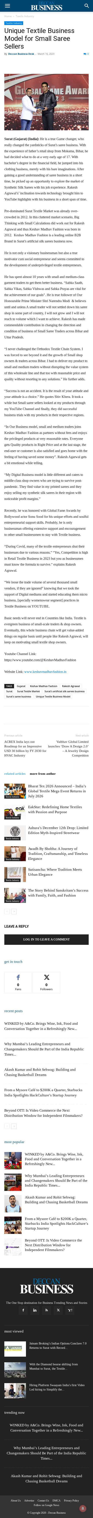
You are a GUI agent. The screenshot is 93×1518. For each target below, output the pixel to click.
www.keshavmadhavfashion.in (45, 672)
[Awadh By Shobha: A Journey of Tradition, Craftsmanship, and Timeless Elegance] (15, 853)
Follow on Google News (46, 1505)
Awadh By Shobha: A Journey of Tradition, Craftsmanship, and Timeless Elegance (58, 854)
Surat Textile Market (28, 691)
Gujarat (21, 686)
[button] (7, 6)
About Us (16, 1500)
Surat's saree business (18, 696)
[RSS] (46, 1310)
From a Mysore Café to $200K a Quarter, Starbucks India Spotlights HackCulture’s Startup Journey (56, 1223)
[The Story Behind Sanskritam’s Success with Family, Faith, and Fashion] (15, 895)
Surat (9, 691)
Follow (47, 975)
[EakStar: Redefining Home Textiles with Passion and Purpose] (15, 812)
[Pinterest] (28, 63)
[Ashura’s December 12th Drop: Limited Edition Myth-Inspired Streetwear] (15, 832)
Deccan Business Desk (21, 53)
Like (18, 975)
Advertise (29, 1500)
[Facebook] (8, 63)
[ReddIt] (58, 63)
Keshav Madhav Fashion (43, 686)
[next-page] (14, 911)
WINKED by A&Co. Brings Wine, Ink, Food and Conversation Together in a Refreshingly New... (54, 1159)
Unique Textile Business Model (53, 696)
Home (8, 16)
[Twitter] (18, 63)
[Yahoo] (70, 1310)
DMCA (57, 1500)
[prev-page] (7, 911)
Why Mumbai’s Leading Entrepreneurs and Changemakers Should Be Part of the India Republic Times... (44, 1049)
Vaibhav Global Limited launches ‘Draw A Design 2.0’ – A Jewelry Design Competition (68, 748)
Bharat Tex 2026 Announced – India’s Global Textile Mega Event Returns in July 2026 (57, 791)
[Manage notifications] (82, 1508)
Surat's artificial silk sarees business (65, 691)
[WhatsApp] (38, 63)
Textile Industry (25, 16)
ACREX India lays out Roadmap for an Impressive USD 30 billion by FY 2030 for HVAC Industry (25, 748)
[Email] (68, 63)
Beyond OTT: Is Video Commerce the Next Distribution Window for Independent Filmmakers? (53, 1245)
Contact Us (43, 1500)
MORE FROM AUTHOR (43, 773)
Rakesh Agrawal (71, 686)
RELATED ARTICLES (15, 773)
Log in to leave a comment (46, 939)
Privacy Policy (71, 1500)
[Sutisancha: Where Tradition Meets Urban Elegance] (15, 874)
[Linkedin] (48, 63)
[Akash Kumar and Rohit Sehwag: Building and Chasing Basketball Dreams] (13, 1203)
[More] (78, 63)
